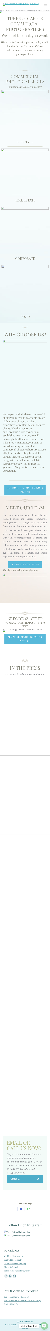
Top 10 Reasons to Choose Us (16, 1297)
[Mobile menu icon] (45, 5)
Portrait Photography (13, 1259)
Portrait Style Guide (12, 1304)
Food (25, 316)
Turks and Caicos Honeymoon (17, 1270)
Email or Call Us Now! (24, 1145)
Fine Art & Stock (11, 1267)
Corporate (25, 258)
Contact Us (15, 1179)
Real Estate (25, 200)
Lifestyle (25, 142)
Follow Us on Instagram (25, 1225)
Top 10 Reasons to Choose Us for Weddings (22, 1300)
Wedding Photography (13, 1256)
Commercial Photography (15, 1263)
